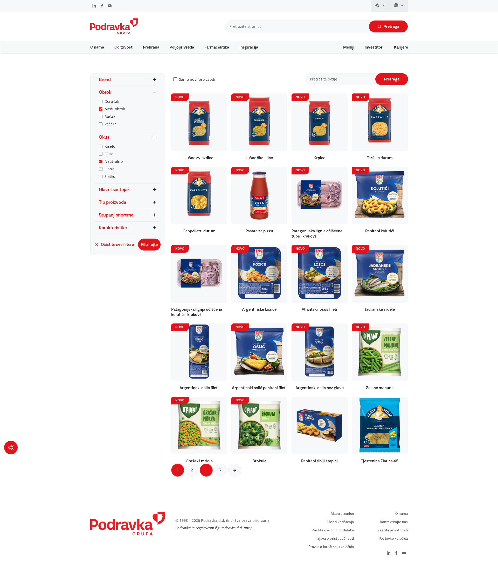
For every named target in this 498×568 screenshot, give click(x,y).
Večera (111, 123)
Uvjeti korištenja (340, 522)
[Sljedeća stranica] (234, 470)
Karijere (401, 47)
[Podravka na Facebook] (102, 6)
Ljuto (109, 153)
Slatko (110, 176)
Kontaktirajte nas (394, 522)
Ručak (110, 116)
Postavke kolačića (393, 538)
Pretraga (391, 26)
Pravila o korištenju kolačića (331, 547)
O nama (97, 47)
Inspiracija (248, 47)
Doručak (112, 101)
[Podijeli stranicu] (11, 447)
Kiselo (110, 146)
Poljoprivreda (182, 47)
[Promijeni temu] (380, 6)
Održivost (123, 47)
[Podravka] (114, 32)
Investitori (374, 47)
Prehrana (151, 47)
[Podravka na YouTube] (110, 6)
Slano (109, 168)
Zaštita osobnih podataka (333, 530)
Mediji (348, 47)
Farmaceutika (216, 47)
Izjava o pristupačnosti (335, 538)
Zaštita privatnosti (393, 530)
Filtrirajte (149, 244)
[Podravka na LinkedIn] (94, 6)
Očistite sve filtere (117, 244)
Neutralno (114, 161)
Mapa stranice (342, 514)
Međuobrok (115, 108)
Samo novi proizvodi (197, 79)
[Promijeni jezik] (399, 6)
